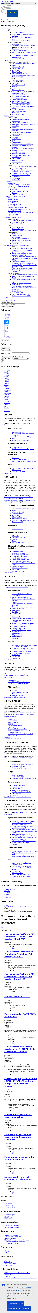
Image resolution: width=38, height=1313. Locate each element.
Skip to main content (7, 1)
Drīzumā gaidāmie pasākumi (20, 191)
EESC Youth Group (17, 292)
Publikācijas (15, 83)
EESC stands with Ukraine (19, 111)
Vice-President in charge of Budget (22, 37)
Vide (13, 140)
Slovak (6, 404)
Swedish (6, 408)
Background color (6, 353)
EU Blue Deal (16, 176)
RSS (2, 927)
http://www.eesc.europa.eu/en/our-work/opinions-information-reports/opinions (18, 497)
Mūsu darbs (7, 60)
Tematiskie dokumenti (18, 85)
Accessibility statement (11, 1243)
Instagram (8, 316)
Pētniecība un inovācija (18, 153)
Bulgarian (7, 370)
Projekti (14, 88)
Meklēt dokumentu (17, 80)
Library (6, 1216)
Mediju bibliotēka (13, 214)
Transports (15, 163)
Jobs (5, 1260)
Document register (9, 1214)
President (7, 216)
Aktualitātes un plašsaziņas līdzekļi (14, 196)
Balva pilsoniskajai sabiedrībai (20, 96)
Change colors (5, 348)
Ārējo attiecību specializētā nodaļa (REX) (24, 268)
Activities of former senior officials (14, 1241)
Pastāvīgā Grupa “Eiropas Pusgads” (22, 286)
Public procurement (10, 1263)
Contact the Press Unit (14, 211)
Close (20, 356)
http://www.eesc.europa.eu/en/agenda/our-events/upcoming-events (16, 676)
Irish (5, 386)
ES (13, 1010)
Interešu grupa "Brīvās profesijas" (21, 240)
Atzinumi (14, 65)
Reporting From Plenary (15, 204)
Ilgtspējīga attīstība (17, 160)
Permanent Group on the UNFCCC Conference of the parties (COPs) (22, 295)
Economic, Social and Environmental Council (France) (20, 1278)
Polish (6, 399)
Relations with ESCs (18, 114)
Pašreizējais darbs (17, 72)
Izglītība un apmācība (18, 134)
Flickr (6, 331)
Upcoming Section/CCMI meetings (18, 186)
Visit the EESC (8, 1205)
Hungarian (7, 390)
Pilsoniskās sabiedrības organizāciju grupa (24, 230)
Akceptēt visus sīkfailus (15, 1303)
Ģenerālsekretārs (16, 44)
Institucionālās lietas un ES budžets (22, 150)
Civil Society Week (17, 93)
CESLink (7, 1276)
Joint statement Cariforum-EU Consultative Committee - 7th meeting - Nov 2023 (19, 954)
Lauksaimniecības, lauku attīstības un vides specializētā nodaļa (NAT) (24, 265)
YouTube (7, 337)
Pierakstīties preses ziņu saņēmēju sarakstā (20, 212)
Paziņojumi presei (13, 199)
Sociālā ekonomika (17, 242)
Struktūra (7, 891)
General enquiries (9, 1207)
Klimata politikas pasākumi (20, 122)
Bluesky (6, 325)
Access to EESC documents (12, 1236)
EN (13, 948)
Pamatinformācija (9, 889)
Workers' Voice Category (19, 234)
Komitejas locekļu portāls (19, 224)
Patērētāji (14, 127)
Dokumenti (7, 897)
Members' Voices (13, 206)
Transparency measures (11, 1235)
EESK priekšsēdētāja (18, 32)
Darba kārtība (8, 181)
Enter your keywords (7, 302)
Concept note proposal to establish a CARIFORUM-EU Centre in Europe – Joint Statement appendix (20, 1082)
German (6, 375)
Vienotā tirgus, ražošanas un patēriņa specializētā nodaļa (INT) (22, 254)
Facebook (8, 317)
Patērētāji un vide (17, 235)
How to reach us (9, 1203)
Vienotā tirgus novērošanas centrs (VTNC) (24, 274)
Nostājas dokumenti (17, 68)
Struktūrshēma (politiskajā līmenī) (21, 41)
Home (6, 905)
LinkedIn (7, 314)
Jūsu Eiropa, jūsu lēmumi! (19, 101)
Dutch (6, 398)
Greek (6, 376)
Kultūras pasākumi (17, 194)
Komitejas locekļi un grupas (12, 217)
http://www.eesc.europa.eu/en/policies (17, 587)
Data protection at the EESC (12, 1225)
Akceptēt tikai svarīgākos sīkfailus (19, 1308)
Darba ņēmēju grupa (18, 229)
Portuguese (7, 401)
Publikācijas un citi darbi (11, 896)
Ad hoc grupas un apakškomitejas (21, 283)
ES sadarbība (15, 49)
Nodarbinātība (16, 135)
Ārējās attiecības (16, 142)
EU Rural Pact (16, 180)
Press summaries (13, 201)
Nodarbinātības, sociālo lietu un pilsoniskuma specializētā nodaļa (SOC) (23, 262)
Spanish (6, 380)
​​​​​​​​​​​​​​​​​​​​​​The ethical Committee (18, 59)
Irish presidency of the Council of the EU (24, 52)
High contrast (5, 340)
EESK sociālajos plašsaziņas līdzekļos (19, 209)
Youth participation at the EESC (21, 175)
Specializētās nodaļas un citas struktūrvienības (17, 245)
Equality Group (16, 291)
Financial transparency (11, 1238)
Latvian (6, 394)
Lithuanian (7, 393)
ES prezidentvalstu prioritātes (20, 50)
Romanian (7, 403)
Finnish (6, 383)
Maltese (6, 396)
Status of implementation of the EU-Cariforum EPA (19, 1158)
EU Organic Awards (18, 109)
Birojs (13, 39)
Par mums (7, 29)
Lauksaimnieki (16, 237)
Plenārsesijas (11, 183)
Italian (6, 391)
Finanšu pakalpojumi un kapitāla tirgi (22, 144)
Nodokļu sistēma (17, 162)
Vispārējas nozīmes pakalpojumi (21, 155)
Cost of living (16, 178)
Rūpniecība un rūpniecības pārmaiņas (23, 148)
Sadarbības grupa (17, 284)
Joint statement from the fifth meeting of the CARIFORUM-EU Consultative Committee (20, 1049)
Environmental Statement (11, 1227)
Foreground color (6, 350)
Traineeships (8, 1262)
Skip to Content (10, 301)
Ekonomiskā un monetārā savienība (22, 132)
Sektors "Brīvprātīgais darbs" (20, 238)
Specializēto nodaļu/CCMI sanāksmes (19, 184)
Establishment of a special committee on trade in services (18, 1178)
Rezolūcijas (15, 70)
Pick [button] (30, 350)
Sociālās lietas (16, 158)
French (6, 385)
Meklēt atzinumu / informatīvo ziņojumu (23, 63)
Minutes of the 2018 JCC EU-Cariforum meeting (18, 1115)
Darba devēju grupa (17, 227)
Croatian (6, 388)
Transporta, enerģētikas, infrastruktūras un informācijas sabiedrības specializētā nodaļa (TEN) (24, 258)
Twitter (7, 319)
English (6, 378)
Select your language (7, 358)
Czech (6, 372)
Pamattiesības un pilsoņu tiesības (21, 145)
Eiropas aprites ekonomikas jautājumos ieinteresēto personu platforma (23, 170)
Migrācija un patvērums (19, 152)
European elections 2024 (19, 95)
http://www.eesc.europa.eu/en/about (14, 425)
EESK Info (11, 202)
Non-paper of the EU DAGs (17, 996)
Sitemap (6, 1251)
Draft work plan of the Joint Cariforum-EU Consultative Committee (17, 1137)
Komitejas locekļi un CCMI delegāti (22, 220)
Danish (6, 373)
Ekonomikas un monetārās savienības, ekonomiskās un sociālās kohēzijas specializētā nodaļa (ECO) (23, 250)
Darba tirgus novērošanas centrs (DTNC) (24, 279)
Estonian (7, 381)
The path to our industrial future (21, 104)
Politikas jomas (8, 116)
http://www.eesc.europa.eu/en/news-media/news (18, 713)
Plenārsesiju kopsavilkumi (19, 73)
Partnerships (15, 112)
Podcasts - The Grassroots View (17, 207)
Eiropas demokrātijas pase (19, 99)
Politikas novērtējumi (18, 90)
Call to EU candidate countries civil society (24, 166)
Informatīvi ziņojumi (18, 67)
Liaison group (8, 1274)
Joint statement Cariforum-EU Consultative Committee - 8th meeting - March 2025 (19, 936)
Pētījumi (14, 86)
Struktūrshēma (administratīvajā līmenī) (23, 45)
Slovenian (7, 406)
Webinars (14, 189)
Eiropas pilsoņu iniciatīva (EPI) (21, 103)
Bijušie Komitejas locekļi (19, 222)
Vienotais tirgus (16, 157)
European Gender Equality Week (21, 173)
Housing (14, 147)
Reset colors (14, 356)
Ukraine (6, 297)
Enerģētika (15, 137)
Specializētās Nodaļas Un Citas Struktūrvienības (18, 907)
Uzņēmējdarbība (16, 139)
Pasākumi (14, 193)
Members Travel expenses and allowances (16, 1240)
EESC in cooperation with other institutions (17, 1273)
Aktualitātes (11, 198)
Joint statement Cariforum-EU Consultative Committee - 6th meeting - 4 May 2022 (19, 976)
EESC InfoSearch (9, 1218)
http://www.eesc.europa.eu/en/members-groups (18, 758)
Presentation (19, 98)
